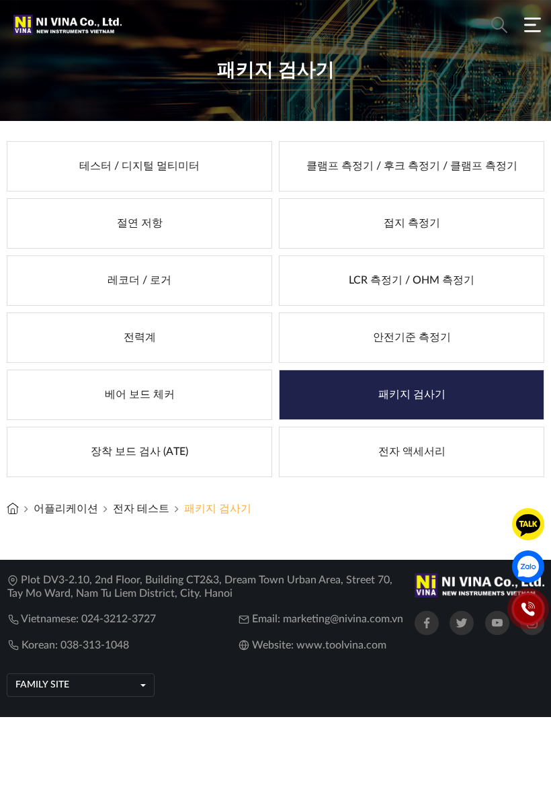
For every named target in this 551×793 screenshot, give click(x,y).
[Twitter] (462, 623)
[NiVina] (13, 508)
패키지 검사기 (217, 508)
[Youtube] (497, 623)
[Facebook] (427, 623)
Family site (42, 685)
